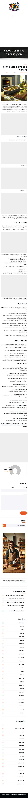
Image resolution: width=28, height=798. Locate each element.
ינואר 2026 (22, 647)
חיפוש (23, 521)
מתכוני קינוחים (21, 766)
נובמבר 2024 (21, 695)
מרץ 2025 (22, 681)
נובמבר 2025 (21, 654)
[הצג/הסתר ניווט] (14, 16)
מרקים (23, 731)
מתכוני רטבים (21, 770)
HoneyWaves (22, 794)
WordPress (13, 794)
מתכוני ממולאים (21, 742)
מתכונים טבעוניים (20, 777)
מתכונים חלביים (21, 773)
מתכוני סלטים (21, 745)
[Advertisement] (14, 32)
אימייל (25, 487)
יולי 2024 (22, 709)
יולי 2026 (22, 626)
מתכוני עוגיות (21, 752)
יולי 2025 (22, 668)
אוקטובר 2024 (21, 699)
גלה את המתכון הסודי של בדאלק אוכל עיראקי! (15, 595)
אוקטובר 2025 (21, 657)
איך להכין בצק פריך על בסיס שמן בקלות (16, 598)
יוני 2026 (22, 629)
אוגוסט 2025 (21, 664)
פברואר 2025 (21, 685)
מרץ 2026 (22, 640)
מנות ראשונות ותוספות (19, 728)
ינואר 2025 (22, 688)
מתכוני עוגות (21, 749)
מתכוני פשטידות (21, 763)
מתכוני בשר (25, 64)
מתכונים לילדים (21, 780)
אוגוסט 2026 (21, 622)
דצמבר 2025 (21, 650)
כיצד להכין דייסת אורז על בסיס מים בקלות (16, 610)
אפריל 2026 (21, 636)
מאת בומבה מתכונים (23, 72)
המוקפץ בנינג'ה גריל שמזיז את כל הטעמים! (15, 602)
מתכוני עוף (22, 756)
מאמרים (22, 725)
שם (13, 487)
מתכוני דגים (21, 738)
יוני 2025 (22, 671)
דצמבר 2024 (21, 692)
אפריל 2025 (21, 678)
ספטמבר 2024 (21, 702)
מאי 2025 (22, 674)
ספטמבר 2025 (21, 661)
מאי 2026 (22, 633)
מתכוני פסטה (21, 759)
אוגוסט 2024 (21, 706)
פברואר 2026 (21, 643)
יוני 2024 (22, 713)
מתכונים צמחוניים (20, 784)
